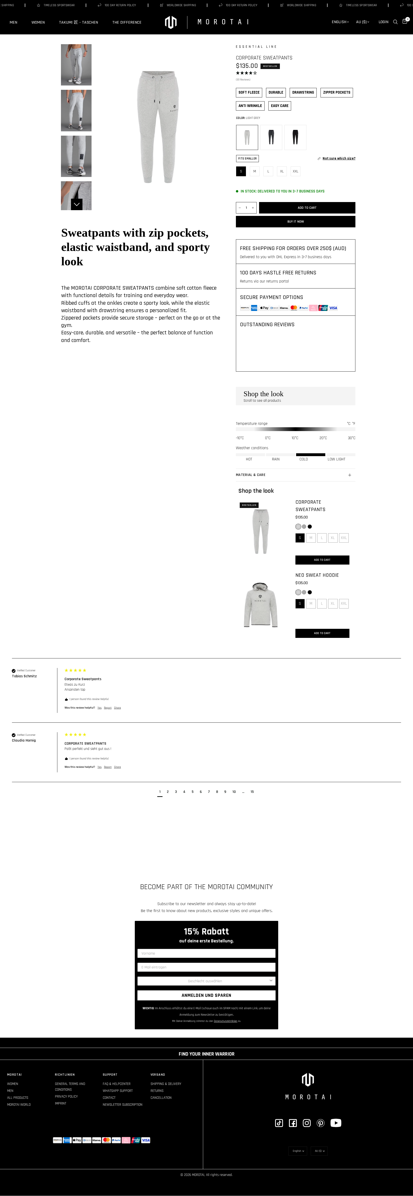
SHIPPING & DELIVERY (166, 1084)
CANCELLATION (161, 1097)
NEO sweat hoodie (317, 575)
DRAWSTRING (303, 92)
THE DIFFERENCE (126, 22)
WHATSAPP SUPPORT (118, 1091)
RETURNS (157, 1091)
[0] (403, 22)
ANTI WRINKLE (250, 105)
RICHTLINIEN (65, 1074)
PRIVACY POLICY (66, 1096)
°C (348, 423)
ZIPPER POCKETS (336, 92)
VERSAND (158, 1074)
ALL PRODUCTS (17, 1097)
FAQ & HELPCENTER (116, 1084)
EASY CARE (279, 105)
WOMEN (38, 22)
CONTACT (109, 1097)
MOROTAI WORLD (19, 1104)
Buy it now (296, 221)
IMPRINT (60, 1103)
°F (353, 423)
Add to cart (322, 560)
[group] (206, 695)
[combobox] (205, 981)
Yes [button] (100, 708)
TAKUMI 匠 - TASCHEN (78, 22)
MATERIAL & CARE (251, 474)
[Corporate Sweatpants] (260, 532)
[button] (295, 76)
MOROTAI (14, 1074)
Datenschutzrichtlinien (225, 1021)
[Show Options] (271, 981)
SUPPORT (110, 1074)
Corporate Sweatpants (310, 506)
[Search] (395, 22)
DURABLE (276, 92)
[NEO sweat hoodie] (260, 605)
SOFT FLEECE (249, 92)
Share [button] (117, 708)
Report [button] (108, 708)
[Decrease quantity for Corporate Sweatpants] (239, 207)
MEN (13, 22)
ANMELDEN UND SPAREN (206, 995)
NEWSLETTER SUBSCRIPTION (122, 1104)
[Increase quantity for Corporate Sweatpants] (252, 207)
